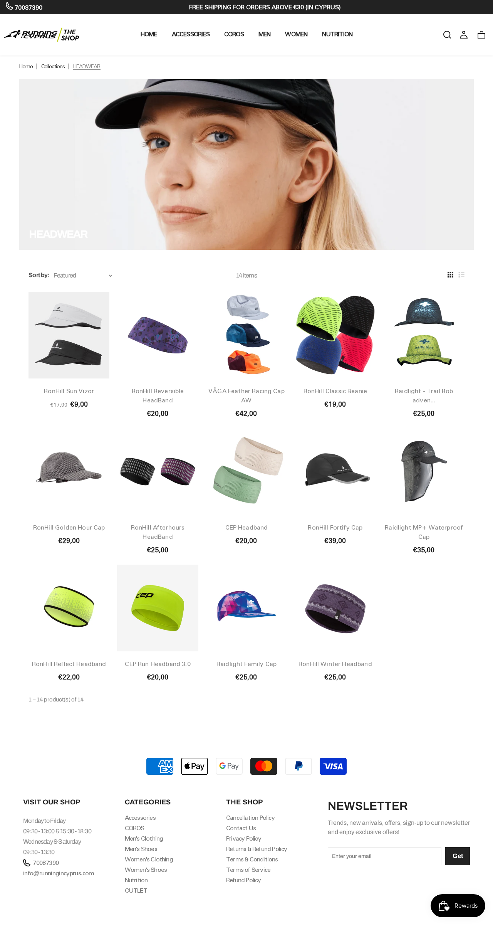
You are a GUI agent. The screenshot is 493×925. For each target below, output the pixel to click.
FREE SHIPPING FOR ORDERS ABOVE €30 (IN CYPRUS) (265, 7)
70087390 (27, 7)
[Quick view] (97, 290)
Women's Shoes (146, 869)
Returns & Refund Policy (256, 849)
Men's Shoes (141, 849)
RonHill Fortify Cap (335, 527)
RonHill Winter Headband (335, 664)
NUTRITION (337, 34)
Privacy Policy (243, 838)
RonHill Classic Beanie (335, 391)
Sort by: (39, 275)
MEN (264, 34)
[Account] (464, 34)
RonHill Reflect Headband (69, 664)
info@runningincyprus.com (58, 873)
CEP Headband (246, 527)
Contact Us (241, 828)
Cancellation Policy (250, 817)
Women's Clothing (149, 859)
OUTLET (136, 890)
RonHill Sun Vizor (69, 391)
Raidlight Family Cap (246, 664)
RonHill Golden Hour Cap (69, 527)
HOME (149, 34)
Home (26, 66)
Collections (53, 66)
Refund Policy (243, 880)
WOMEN (296, 34)
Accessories (191, 34)
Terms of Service (248, 869)
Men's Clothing (144, 838)
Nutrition (136, 880)
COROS (234, 34)
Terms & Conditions (252, 859)
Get (458, 856)
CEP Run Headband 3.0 (157, 664)
